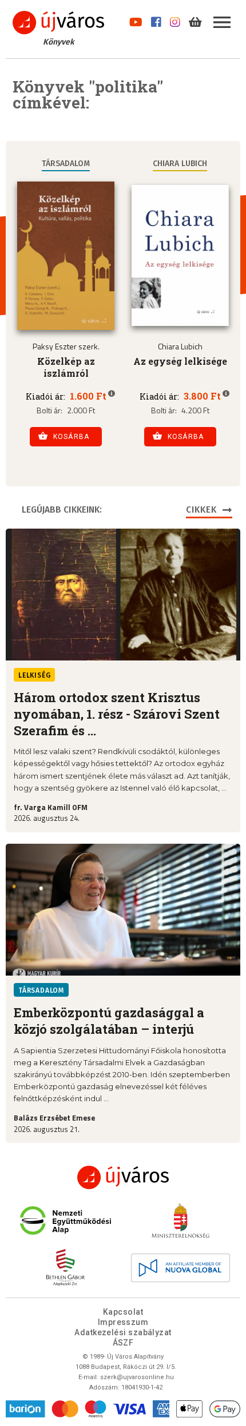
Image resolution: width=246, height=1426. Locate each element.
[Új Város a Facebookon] (156, 20)
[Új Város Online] (123, 1177)
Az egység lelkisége (180, 361)
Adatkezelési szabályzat (122, 1332)
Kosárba (71, 437)
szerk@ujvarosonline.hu (137, 1377)
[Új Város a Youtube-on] (135, 20)
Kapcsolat (123, 1311)
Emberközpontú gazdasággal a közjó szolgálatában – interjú (109, 1020)
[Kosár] (195, 20)
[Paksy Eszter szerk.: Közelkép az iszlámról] (65, 256)
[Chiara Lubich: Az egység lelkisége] (180, 255)
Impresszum (123, 1322)
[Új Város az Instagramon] (175, 20)
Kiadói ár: (45, 397)
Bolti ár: (49, 410)
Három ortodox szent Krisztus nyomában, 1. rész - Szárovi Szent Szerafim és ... (117, 714)
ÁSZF (123, 1342)
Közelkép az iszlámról (66, 367)
